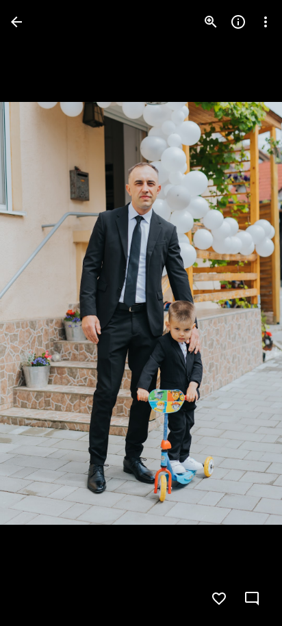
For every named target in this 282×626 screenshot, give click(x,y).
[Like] (219, 598)
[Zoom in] (211, 22)
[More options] (265, 22)
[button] (38, 313)
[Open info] (238, 22)
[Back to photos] (16, 21)
